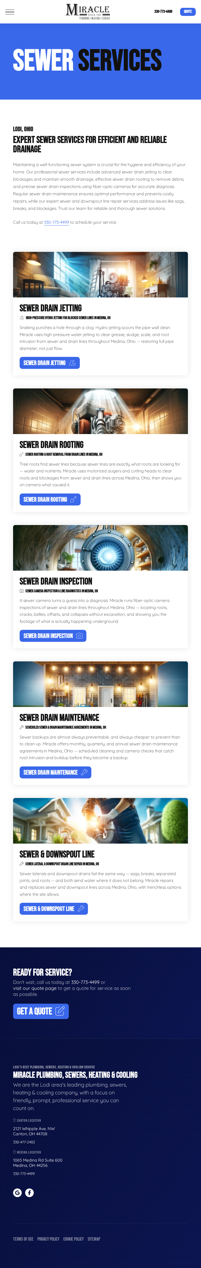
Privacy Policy (48, 1239)
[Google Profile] (17, 1192)
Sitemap (94, 1239)
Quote (188, 11)
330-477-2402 (24, 1142)
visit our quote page (35, 988)
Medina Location (28, 1152)
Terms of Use (23, 1239)
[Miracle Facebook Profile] (29, 1192)
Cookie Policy (73, 1239)
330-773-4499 (163, 11)
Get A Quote (34, 1011)
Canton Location (28, 1120)
